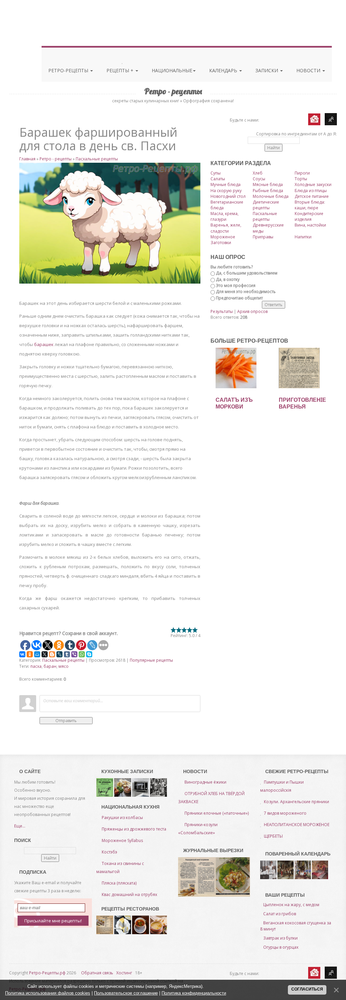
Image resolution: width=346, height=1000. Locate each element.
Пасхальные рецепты (97, 159)
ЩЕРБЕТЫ (273, 836)
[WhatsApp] (82, 654)
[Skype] (89, 654)
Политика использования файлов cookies (47, 993)
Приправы (263, 237)
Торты (301, 179)
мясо (63, 666)
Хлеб (258, 173)
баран (50, 666)
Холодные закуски (313, 184)
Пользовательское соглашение (126, 993)
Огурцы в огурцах (280, 947)
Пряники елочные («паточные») (216, 813)
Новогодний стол (228, 196)
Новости (309, 70)
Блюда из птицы (311, 190)
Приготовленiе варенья (302, 403)
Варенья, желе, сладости (226, 228)
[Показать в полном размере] (109, 223)
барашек (44, 344)
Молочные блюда (271, 196)
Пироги (302, 173)
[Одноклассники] (30, 654)
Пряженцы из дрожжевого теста (134, 829)
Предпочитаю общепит (239, 298)
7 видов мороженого (285, 813)
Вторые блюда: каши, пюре (310, 205)
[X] (45, 654)
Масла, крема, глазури (225, 216)
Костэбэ (109, 852)
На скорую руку (226, 190)
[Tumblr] (67, 654)
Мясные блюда (268, 184)
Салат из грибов (279, 914)
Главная (27, 159)
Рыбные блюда (268, 190)
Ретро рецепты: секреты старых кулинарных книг (51, 23)
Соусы (259, 179)
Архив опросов (252, 311)
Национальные (172, 70)
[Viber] (74, 654)
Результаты (222, 311)
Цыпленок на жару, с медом (291, 904)
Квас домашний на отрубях (129, 894)
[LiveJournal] (59, 654)
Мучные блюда (226, 184)
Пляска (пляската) (119, 883)
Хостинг (124, 973)
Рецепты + (120, 70)
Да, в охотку (228, 279)
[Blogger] (52, 654)
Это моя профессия (235, 285)
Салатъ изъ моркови (234, 403)
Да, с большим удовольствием (246, 273)
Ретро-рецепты (69, 70)
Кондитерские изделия (309, 216)
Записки (267, 70)
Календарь (224, 70)
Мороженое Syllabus (122, 840)
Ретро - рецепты (56, 159)
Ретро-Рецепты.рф (47, 973)
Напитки (303, 237)
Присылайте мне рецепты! (53, 921)
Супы (216, 173)
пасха (36, 666)
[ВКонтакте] (22, 654)
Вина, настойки (310, 225)
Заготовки (221, 242)
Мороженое (223, 237)
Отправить (66, 720)
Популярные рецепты (151, 660)
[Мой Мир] (37, 654)
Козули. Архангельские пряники (296, 802)
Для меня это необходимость (246, 291)
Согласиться (307, 989)
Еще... (19, 826)
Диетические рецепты (266, 205)
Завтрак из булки (280, 938)
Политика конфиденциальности (194, 993)
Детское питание (312, 196)
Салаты (218, 179)
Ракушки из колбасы (122, 817)
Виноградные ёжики (205, 782)
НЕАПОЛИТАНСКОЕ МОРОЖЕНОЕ (296, 824)
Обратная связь (97, 973)
